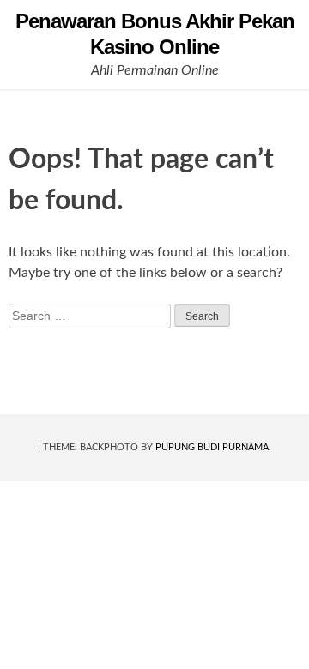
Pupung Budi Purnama (212, 447)
